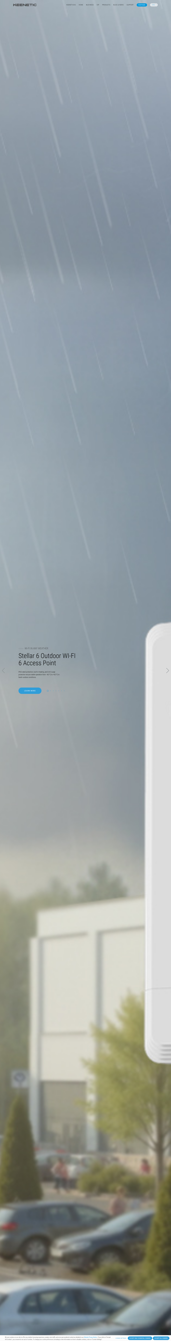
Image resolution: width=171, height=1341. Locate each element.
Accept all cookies (161, 1338)
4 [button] (56, 689)
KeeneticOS (71, 5)
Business (90, 5)
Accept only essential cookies (140, 1338)
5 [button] (59, 689)
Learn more (30, 689)
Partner (141, 5)
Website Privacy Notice (90, 1337)
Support (130, 5)
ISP (98, 5)
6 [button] (61, 689)
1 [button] (48, 689)
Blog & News (118, 5)
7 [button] (64, 689)
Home (81, 5)
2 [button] (50, 689)
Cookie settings (121, 1338)
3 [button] (53, 689)
